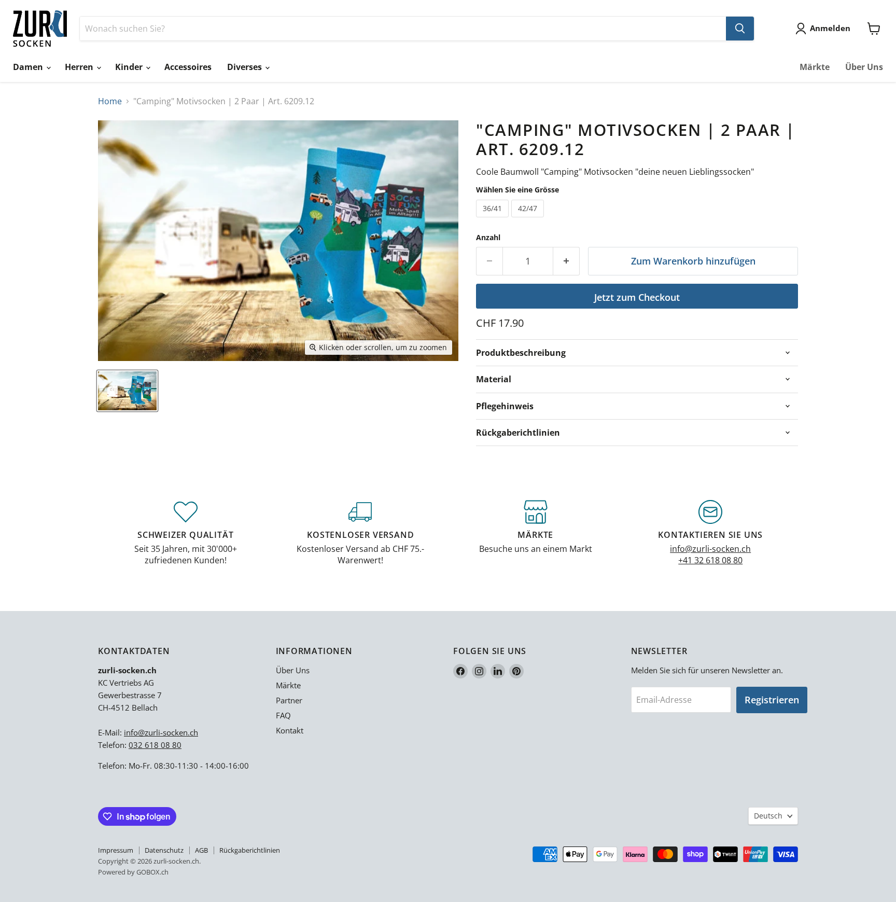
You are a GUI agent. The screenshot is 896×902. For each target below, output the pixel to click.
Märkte (815, 67)
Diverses (245, 67)
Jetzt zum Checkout (637, 297)
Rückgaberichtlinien (249, 850)
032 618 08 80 (155, 745)
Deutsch (768, 816)
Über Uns (864, 67)
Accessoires (188, 67)
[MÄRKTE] (535, 533)
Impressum (115, 850)
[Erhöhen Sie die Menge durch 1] (566, 261)
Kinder (130, 67)
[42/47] (529, 219)
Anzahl (488, 237)
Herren (80, 67)
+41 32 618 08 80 (710, 560)
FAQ (283, 715)
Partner (289, 700)
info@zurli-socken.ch (710, 548)
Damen (29, 67)
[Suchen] (740, 28)
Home (110, 101)
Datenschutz (164, 850)
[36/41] (493, 219)
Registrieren (772, 699)
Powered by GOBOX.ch (133, 872)
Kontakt (289, 730)
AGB (201, 850)
